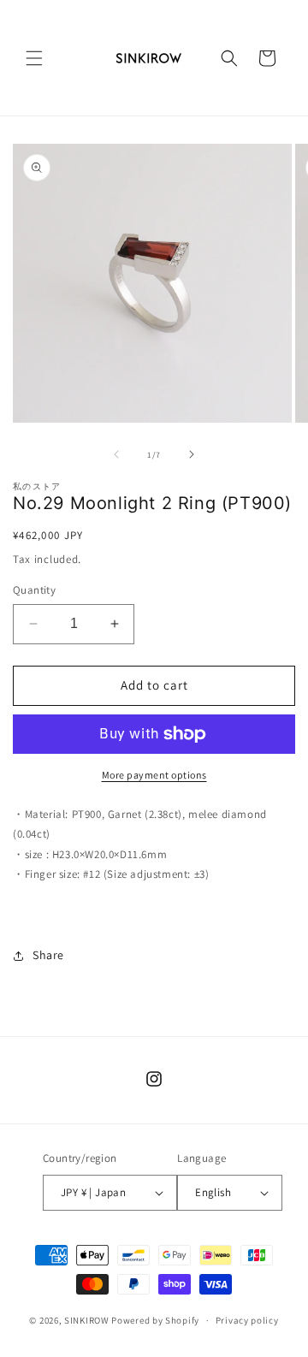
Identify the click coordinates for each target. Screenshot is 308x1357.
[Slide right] (191, 454)
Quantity (34, 590)
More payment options (154, 774)
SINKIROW (87, 1320)
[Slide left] (116, 454)
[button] (34, 58)
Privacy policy (247, 1320)
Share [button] (48, 955)
